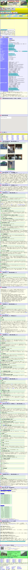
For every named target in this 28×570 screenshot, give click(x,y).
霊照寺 (13, 136)
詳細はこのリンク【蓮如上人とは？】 (5, 191)
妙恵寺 (18, 135)
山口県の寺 (1, 560)
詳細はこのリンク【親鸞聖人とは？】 (5, 183)
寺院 (3, 425)
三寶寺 (7, 138)
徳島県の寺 (7, 560)
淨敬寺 (7, 139)
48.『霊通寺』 (15, 12)
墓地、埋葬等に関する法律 (21, 204)
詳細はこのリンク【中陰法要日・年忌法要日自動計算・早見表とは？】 (9, 519)
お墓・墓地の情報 (14, 566)
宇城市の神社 (23, 14)
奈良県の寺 (13, 559)
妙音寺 (13, 135)
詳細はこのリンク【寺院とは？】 (4, 302)
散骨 (11, 204)
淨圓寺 (2, 139)
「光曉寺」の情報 (11, 53)
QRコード (20, 546)
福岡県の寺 (7, 561)
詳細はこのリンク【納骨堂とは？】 (4, 377)
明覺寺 (2, 136)
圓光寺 (23, 136)
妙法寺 (23, 135)
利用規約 (12, 557)
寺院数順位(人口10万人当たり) (13, 74)
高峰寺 (2, 138)
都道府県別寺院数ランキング (12, 73)
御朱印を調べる (19, 567)
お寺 (5, 426)
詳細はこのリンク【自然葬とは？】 (4, 402)
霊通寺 (18, 136)
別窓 (14, 53)
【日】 (13, 491)
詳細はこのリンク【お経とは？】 (4, 333)
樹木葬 (13, 388)
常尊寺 (23, 138)
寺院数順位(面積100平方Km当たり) (13, 75)
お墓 (1, 310)
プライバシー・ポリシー (3, 557)
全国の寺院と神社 (3, 14)
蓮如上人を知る (8, 566)
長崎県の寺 (19, 561)
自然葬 (26, 312)
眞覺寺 (23, 139)
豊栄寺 (7, 135)
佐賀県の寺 (13, 561)
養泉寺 (7, 136)
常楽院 (18, 138)
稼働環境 (9, 557)
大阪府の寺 (1, 559)
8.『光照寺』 (10, 12)
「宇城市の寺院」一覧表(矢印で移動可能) (5, 11)
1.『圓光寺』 (2, 12)
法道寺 (2, 135)
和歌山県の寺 (19, 559)
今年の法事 (7, 567)
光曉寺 (4, 37)
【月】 (9, 491)
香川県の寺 (13, 560)
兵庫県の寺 (7, 559)
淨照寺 (13, 139)
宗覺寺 (13, 138)
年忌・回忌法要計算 (2, 569)
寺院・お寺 (1, 566)
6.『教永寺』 (7, 12)
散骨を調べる (13, 567)
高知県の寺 (1, 561)
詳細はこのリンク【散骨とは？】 (4, 314)
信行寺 (18, 139)
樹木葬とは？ (1, 567)
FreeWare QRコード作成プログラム (13, 548)
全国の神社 (10, 14)
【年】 (1, 491)
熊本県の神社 (17, 14)
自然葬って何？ (19, 566)
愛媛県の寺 (19, 560)
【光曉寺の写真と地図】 (4, 29)
